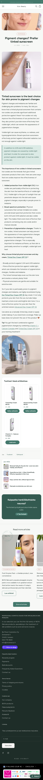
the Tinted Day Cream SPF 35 (13, 295)
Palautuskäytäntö (8, 707)
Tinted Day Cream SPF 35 (17, 257)
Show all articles (21, 604)
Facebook (9, 454)
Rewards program (8, 658)
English (30, 767)
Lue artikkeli (9, 593)
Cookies (5, 690)
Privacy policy (7, 686)
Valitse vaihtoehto (12, 411)
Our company (7, 700)
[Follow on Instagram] (8, 753)
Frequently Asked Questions (12, 669)
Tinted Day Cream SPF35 (11, 403)
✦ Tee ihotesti (21, 514)
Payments (5, 661)
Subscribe (8, 745)
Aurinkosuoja (21, 34)
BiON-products (7, 704)
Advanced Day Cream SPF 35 (26, 307)
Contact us (6, 672)
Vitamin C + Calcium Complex (11, 435)
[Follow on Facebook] (3, 753)
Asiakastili (5, 714)
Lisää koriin (12, 442)
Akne (39, 569)
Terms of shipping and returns (12, 682)
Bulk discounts (7, 665)
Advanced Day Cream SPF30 (30, 403)
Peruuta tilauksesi (8, 711)
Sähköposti (20, 454)
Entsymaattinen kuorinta (8, 569)
